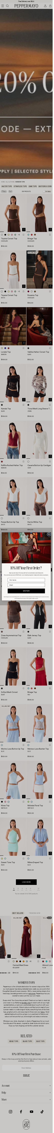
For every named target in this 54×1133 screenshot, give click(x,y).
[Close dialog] (49, 534)
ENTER (26, 591)
